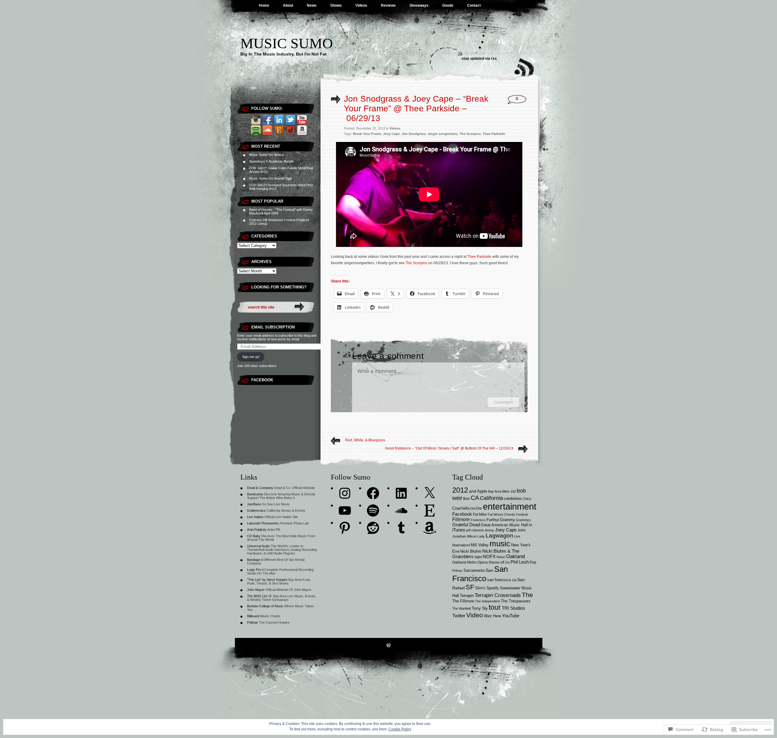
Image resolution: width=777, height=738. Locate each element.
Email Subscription (273, 327)
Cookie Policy (399, 729)
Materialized (461, 545)
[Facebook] (373, 493)
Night (478, 557)
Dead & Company (260, 488)
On (507, 562)
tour (495, 607)
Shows (336, 5)
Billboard (253, 616)
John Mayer (256, 589)
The (527, 594)
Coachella (461, 508)
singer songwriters (443, 134)
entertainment (509, 506)
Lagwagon (499, 535)
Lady (481, 536)
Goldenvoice (256, 510)
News (312, 5)
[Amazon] (429, 528)
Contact (474, 5)
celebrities (513, 499)
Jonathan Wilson (464, 536)
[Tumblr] (401, 528)
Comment (503, 402)
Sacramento (474, 570)
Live (517, 536)
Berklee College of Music (265, 606)
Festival (522, 514)
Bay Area (494, 491)
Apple (482, 491)
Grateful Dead (466, 524)
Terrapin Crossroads (498, 595)
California (491, 498)
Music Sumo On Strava (266, 155)
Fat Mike (480, 514)
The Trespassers (516, 601)
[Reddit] (373, 528)
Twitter (458, 615)
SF (470, 587)
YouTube (510, 615)
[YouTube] (345, 510)
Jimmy (489, 530)
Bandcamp (255, 494)
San (489, 570)
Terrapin (467, 596)
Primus (457, 570)
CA (475, 497)
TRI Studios (513, 608)
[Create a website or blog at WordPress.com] (388, 646)
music (500, 543)
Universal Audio (258, 546)
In (530, 525)
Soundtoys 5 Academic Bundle (271, 161)
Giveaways (419, 5)
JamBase (254, 504)
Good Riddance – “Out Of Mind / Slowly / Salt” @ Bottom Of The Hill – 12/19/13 (449, 448)
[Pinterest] (345, 528)
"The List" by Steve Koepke (267, 579)
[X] (429, 493)
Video (474, 615)
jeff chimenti (475, 530)
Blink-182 (509, 491)
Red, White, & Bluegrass (365, 440)
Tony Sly (480, 608)
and (472, 491)
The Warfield (461, 608)
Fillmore (461, 519)
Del (472, 508)
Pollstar (252, 622)
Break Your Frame (367, 134)
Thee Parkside (494, 134)
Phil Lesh (520, 562)
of (502, 562)
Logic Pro (254, 569)
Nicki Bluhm (470, 551)
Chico (527, 498)
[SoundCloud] (401, 510)
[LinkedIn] (401, 493)
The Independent (487, 601)
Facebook (262, 380)
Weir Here (492, 616)
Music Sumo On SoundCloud (270, 178)
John (521, 530)
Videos (361, 5)
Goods (447, 5)
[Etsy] (429, 510)
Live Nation (255, 517)
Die (479, 508)
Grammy (507, 520)
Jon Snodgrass (414, 134)
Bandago (253, 559)
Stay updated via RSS (479, 58)
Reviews (388, 5)
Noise (501, 557)
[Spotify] (373, 510)
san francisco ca (501, 580)
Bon (466, 498)
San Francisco (480, 573)
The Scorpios (470, 134)
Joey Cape (391, 134)
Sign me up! (251, 357)
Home (264, 5)
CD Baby (253, 536)
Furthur (493, 519)
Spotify (493, 588)
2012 (460, 490)
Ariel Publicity (256, 529)
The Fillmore (463, 601)
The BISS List (257, 596)
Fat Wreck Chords (501, 514)
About (288, 5)
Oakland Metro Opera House (476, 562)
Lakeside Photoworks (263, 523)
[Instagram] (345, 493)
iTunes (458, 529)
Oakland (515, 556)
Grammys (523, 520)
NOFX (489, 556)
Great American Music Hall (504, 525)
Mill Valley (480, 545)
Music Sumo (286, 43)
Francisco (478, 520)
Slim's (480, 588)
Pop (533, 562)
